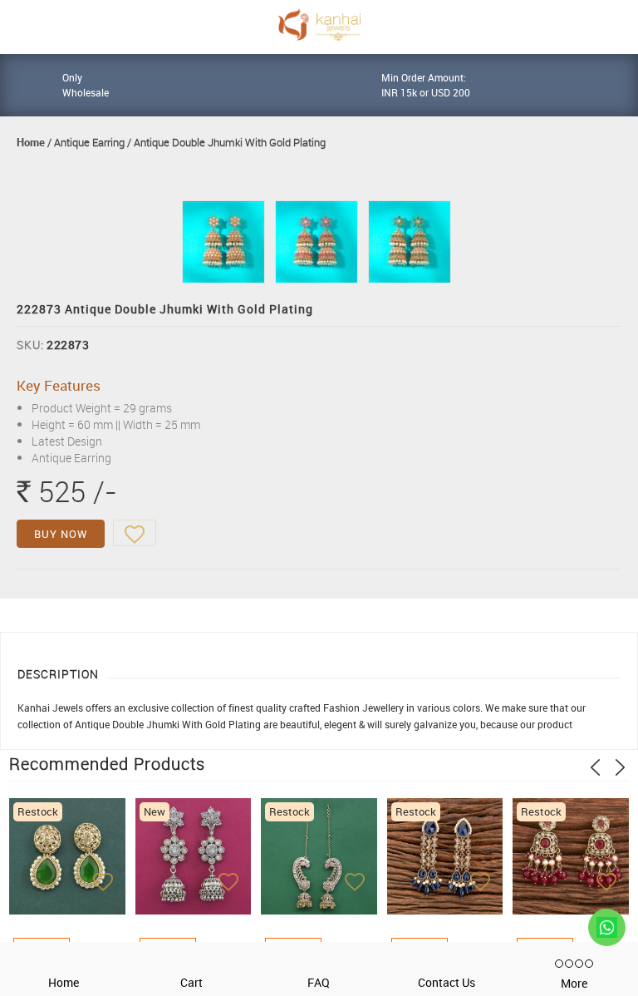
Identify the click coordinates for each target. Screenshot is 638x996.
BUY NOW (60, 533)
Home (31, 142)
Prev (595, 767)
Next (620, 767)
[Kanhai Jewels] (319, 24)
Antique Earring (89, 142)
